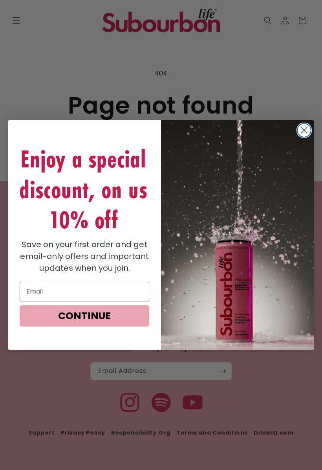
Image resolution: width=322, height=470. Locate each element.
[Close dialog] (304, 130)
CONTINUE (84, 316)
